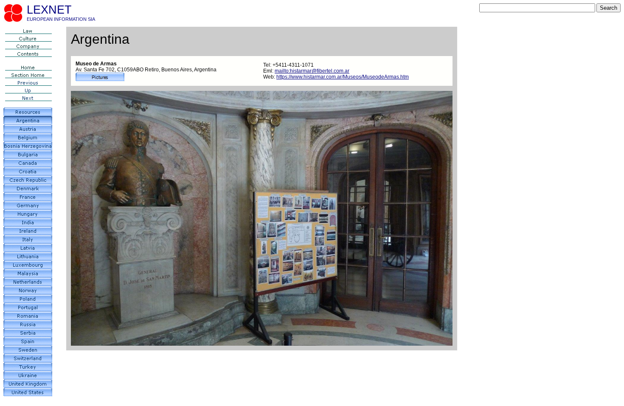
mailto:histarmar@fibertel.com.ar (312, 71)
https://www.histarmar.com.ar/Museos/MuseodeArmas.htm (342, 77)
